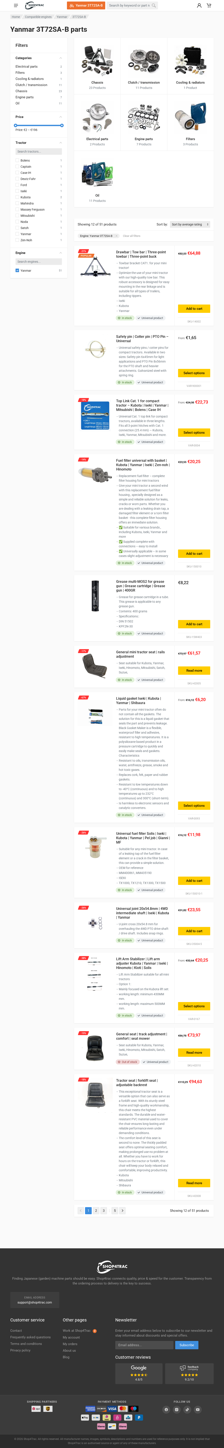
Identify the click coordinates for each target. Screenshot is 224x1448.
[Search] (154, 5)
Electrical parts (27, 67)
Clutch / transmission (31, 85)
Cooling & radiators (30, 79)
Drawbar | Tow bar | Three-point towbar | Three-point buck (141, 254)
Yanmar (62, 17)
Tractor (21, 143)
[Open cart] (209, 5)
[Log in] (199, 5)
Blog (66, 1357)
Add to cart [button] (194, 309)
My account (71, 1337)
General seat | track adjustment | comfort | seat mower (141, 1036)
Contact (16, 1331)
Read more (194, 671)
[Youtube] (198, 1410)
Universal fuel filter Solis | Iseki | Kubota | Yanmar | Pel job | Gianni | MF (143, 837)
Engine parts (25, 97)
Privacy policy (20, 1350)
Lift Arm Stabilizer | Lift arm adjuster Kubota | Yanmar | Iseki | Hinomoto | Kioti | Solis (142, 963)
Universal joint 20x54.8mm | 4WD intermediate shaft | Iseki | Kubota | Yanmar (142, 913)
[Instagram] (177, 1410)
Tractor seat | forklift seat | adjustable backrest (137, 1082)
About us (69, 1351)
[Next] (122, 1210)
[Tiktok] (187, 1410)
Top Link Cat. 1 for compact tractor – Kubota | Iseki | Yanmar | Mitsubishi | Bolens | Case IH (142, 405)
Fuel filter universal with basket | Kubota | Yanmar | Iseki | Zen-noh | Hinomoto (143, 464)
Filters (20, 73)
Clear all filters (131, 236)
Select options (194, 373)
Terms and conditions (26, 1344)
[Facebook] (166, 1410)
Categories (24, 58)
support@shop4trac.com (35, 1302)
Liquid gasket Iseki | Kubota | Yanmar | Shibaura (138, 700)
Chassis (21, 91)
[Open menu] (16, 5)
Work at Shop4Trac (79, 1331)
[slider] (15, 125)
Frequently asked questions (30, 1337)
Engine (20, 253)
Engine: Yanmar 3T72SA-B (96, 236)
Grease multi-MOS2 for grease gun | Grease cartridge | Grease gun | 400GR (140, 586)
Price (19, 117)
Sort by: (162, 224)
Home (16, 17)
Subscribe (187, 1345)
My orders (70, 1344)
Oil (17, 103)
